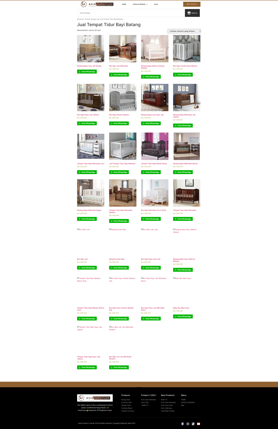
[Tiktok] (193, 423)
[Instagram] (187, 423)
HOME (124, 4)
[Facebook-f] (182, 423)
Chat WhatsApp (88, 71)
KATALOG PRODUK (139, 4)
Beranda (80, 19)
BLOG (156, 4)
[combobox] (131, 13)
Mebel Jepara (86, 405)
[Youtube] (198, 423)
